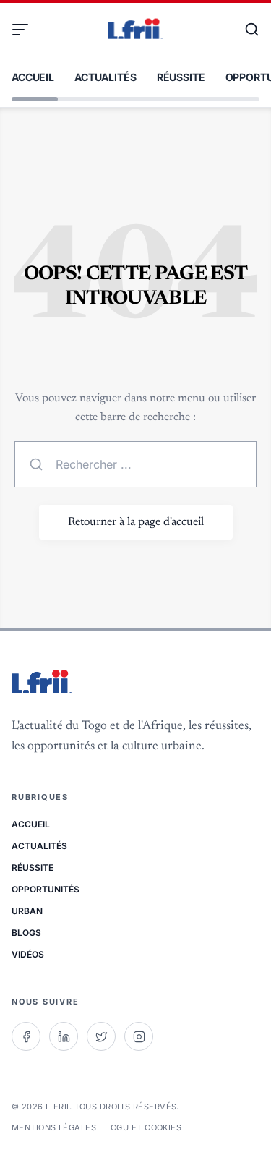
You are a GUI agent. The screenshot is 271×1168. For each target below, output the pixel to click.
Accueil (33, 77)
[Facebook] (26, 1036)
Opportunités (45, 889)
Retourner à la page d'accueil (136, 522)
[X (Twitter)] (101, 1036)
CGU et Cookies (146, 1127)
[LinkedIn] (63, 1036)
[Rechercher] (245, 29)
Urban (27, 910)
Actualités (105, 77)
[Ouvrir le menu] (26, 29)
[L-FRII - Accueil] (135, 29)
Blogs (26, 932)
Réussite (181, 77)
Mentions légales (54, 1127)
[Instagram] (138, 1036)
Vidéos (28, 954)
